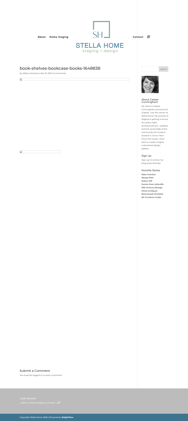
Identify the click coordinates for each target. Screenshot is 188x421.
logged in (37, 375)
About (42, 37)
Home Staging (58, 37)
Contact (138, 37)
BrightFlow (67, 417)
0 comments (59, 73)
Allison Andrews (31, 73)
